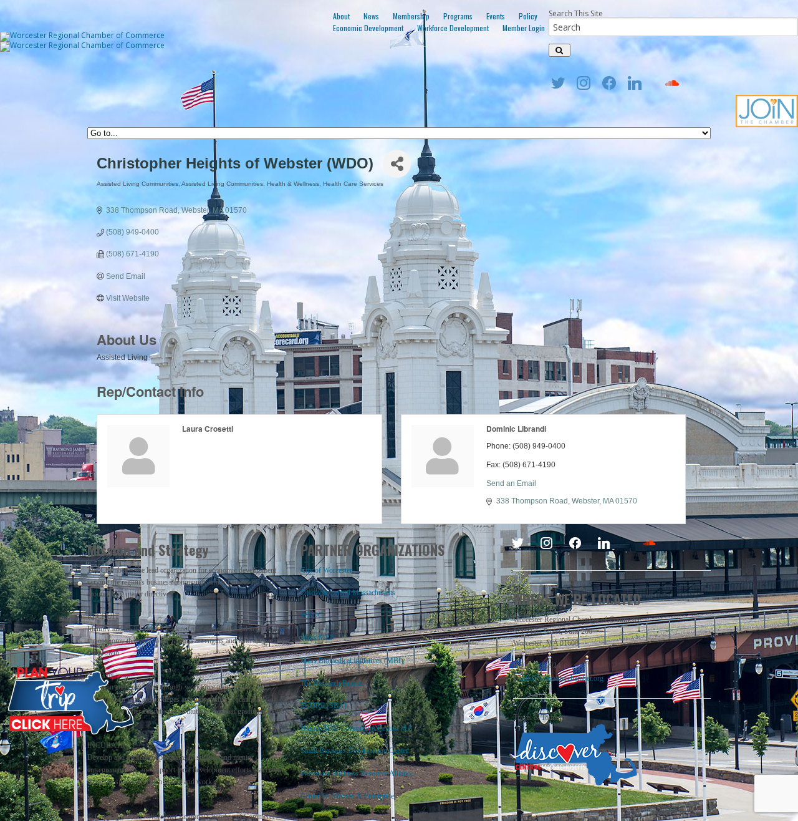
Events (495, 16)
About (341, 16)
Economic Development (368, 27)
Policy (528, 16)
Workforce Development (453, 27)
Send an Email (511, 483)
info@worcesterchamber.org (561, 678)
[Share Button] (397, 164)
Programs (458, 16)
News (371, 16)
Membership (411, 16)
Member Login (523, 27)
